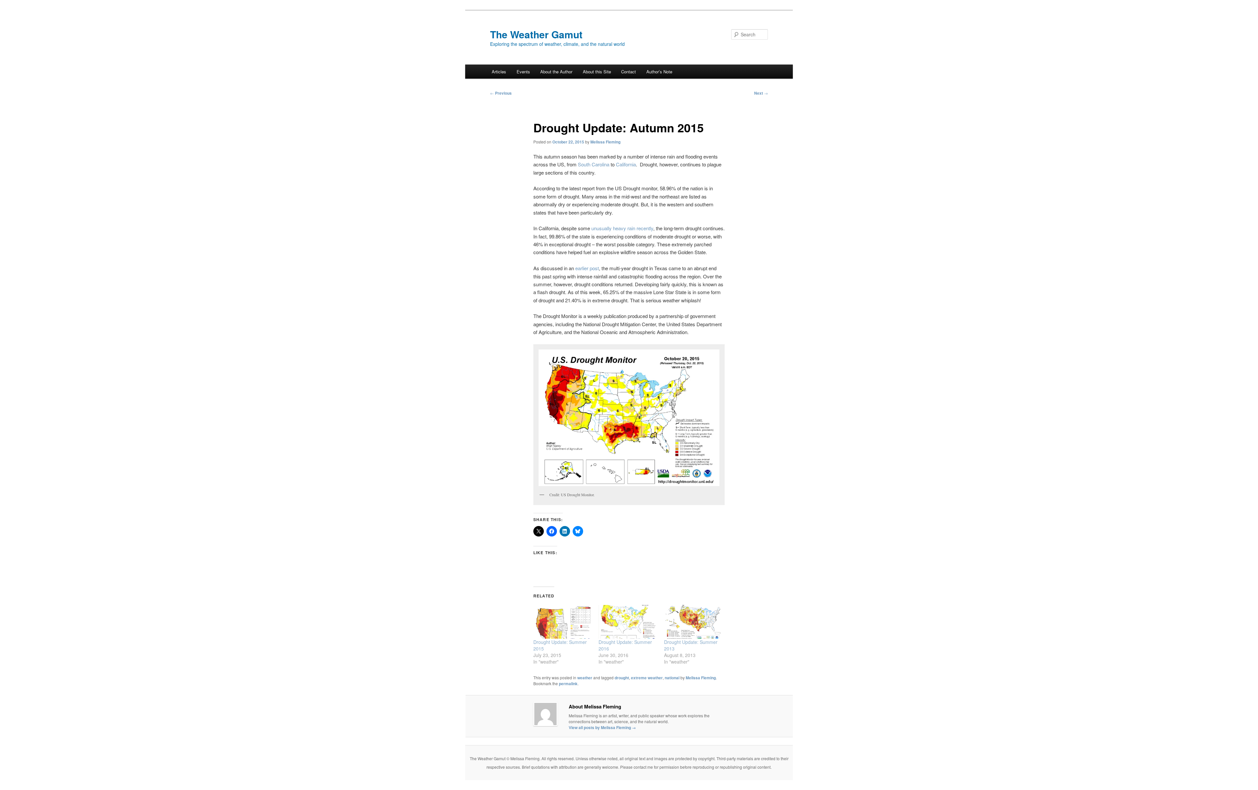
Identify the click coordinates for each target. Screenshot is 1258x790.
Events (523, 71)
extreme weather (647, 678)
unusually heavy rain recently (622, 228)
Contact (628, 71)
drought (622, 678)
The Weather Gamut (536, 34)
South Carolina (593, 164)
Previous (501, 93)
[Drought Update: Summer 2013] (693, 622)
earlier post (587, 268)
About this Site (597, 71)
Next (761, 93)
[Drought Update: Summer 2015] (562, 622)
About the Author (556, 71)
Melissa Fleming (605, 142)
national (672, 678)
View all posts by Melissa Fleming (602, 727)
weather (584, 678)
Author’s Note (659, 71)
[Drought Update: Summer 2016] (628, 622)
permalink (568, 684)
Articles (499, 71)
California (626, 164)
